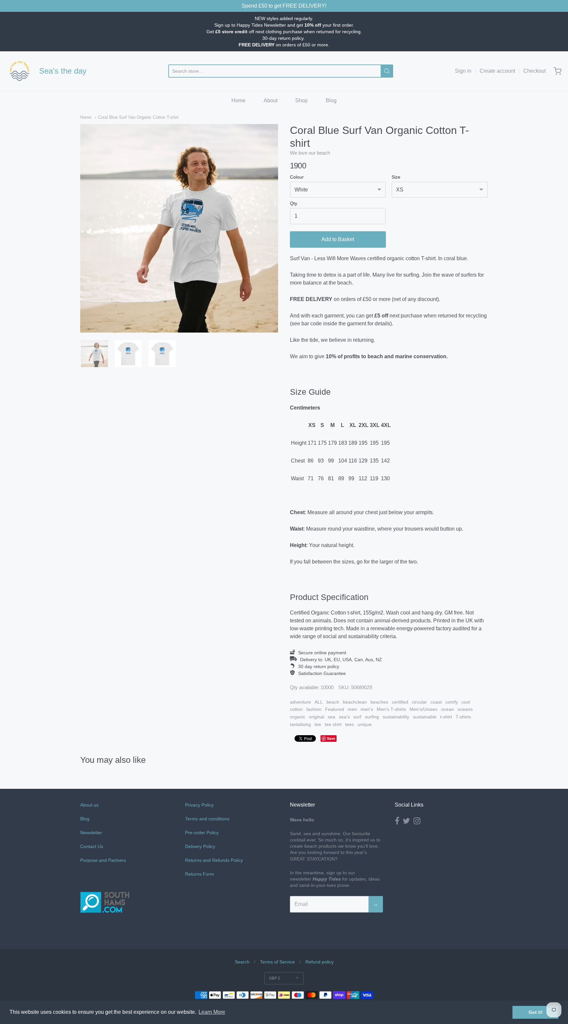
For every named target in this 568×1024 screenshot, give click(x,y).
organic (297, 716)
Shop (301, 100)
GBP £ (274, 978)
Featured (334, 709)
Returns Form (199, 874)
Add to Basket (337, 239)
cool (466, 702)
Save (331, 738)
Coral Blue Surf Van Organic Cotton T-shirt (138, 117)
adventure (300, 702)
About (270, 100)
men (352, 709)
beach (332, 702)
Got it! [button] (536, 1012)
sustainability (396, 716)
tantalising (300, 724)
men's (367, 709)
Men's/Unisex (424, 709)
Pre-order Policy (202, 832)
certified (400, 702)
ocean (447, 709)
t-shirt (446, 716)
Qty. (294, 203)
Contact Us (91, 846)
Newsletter (91, 832)
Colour (297, 177)
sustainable (425, 716)
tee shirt (333, 724)
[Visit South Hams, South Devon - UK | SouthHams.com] (105, 932)
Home (238, 100)
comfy (451, 702)
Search (242, 961)
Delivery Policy (200, 846)
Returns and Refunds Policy (214, 860)
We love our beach (310, 153)
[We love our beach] (19, 71)
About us (89, 805)
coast (436, 702)
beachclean (355, 702)
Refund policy (319, 961)
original (316, 716)
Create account (497, 71)
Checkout (534, 71)
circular (419, 702)
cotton (296, 709)
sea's (344, 716)
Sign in (463, 71)
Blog (331, 100)
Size (395, 177)
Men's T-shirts (391, 709)
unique (365, 724)
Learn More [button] (212, 1012)
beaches (379, 702)
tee (318, 724)
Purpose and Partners (103, 860)
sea (331, 716)
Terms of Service (277, 961)
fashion (313, 709)
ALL (319, 702)
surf (357, 716)
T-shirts (463, 716)
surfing (372, 716)
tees (349, 724)
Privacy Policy (199, 805)
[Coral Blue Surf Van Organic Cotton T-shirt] (94, 353)
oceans (465, 709)
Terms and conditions (207, 818)
